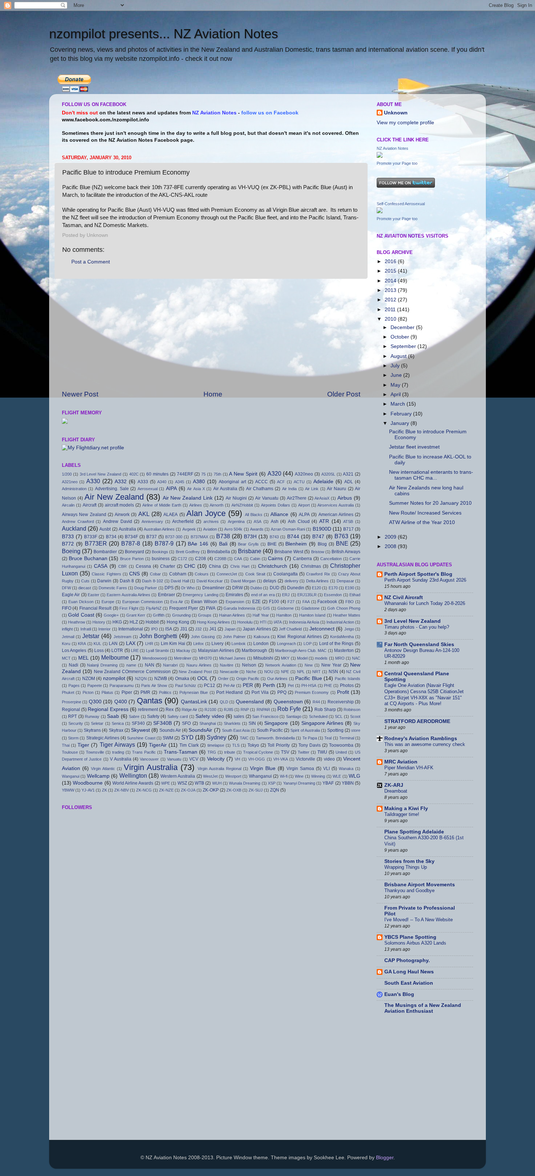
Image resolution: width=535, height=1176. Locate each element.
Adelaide (323, 481)
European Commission (142, 601)
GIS (266, 608)
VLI (326, 768)
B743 (274, 537)
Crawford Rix (318, 574)
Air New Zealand (114, 496)
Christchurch (272, 566)
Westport (233, 776)
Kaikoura (261, 636)
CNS (134, 574)
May (396, 385)
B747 (318, 536)
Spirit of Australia (305, 730)
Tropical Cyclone (258, 752)
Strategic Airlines (102, 738)
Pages (74, 685)
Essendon (333, 595)
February (402, 414)
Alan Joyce (206, 513)
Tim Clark (189, 745)
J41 (213, 629)
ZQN (274, 790)
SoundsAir (200, 730)
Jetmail (68, 636)
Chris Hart (239, 566)
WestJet (210, 776)
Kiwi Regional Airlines (299, 636)
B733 (68, 536)
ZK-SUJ (256, 790)
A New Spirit (243, 474)
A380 (199, 481)
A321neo (70, 482)
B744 (293, 536)
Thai (66, 745)
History (98, 622)
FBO (349, 601)
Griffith (159, 615)
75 (203, 474)
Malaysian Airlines (216, 650)
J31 (183, 629)
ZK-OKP (211, 790)
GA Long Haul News (409, 971)
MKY (285, 658)
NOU (268, 671)
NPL (301, 671)
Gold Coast (81, 615)
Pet (291, 685)
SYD (187, 737)
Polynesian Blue (193, 692)
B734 (111, 536)
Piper (127, 692)
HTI (263, 622)
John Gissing (203, 636)
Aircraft (89, 505)
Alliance (279, 514)
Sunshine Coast (141, 738)
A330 (93, 481)
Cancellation (331, 558)
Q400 (120, 701)
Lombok (238, 643)
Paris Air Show (154, 685)
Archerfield (183, 521)
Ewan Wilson (204, 601)
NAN (149, 665)
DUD (275, 587)
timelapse (215, 745)
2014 (391, 281)
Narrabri (170, 665)
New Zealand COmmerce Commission (132, 671)
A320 (274, 473)
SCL (338, 716)
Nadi (73, 665)
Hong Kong (178, 622)
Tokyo (253, 745)
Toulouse (70, 752)
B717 (348, 529)
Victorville (305, 759)
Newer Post (80, 394)
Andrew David (117, 521)
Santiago (293, 716)
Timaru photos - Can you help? (416, 627)
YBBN (348, 783)
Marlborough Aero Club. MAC (301, 650)
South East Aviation (408, 983)
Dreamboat (395, 791)
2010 (391, 319)
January (401, 423)
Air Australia (225, 488)
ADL (348, 481)
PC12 (209, 685)
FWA (210, 608)
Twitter (303, 752)
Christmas (311, 566)
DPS (169, 587)
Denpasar (345, 581)
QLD (224, 702)
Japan (230, 629)
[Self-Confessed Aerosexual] (380, 211)
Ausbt (105, 529)
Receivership (341, 701)
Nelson (249, 665)
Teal (328, 738)
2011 (391, 309)
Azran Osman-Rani (288, 529)
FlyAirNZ (154, 608)
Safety (153, 716)
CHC (189, 566)
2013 (391, 290)
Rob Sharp (325, 709)
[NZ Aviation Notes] (380, 156)
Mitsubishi (263, 658)
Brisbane (249, 551)
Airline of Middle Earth (161, 505)
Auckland (74, 528)
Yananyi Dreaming (299, 783)
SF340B (162, 723)
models (321, 658)
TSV (285, 752)
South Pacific (270, 730)
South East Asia (236, 730)
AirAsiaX (321, 498)
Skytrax (116, 730)
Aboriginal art (232, 481)
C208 (200, 558)
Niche (251, 671)
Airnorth (216, 505)
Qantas (149, 700)
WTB (199, 783)
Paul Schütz (186, 685)
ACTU (299, 482)
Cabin (255, 558)
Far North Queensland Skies (419, 644)
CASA (100, 566)
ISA (168, 629)
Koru (66, 643)
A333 (143, 481)
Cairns (275, 558)
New (309, 665)
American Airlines (335, 514)
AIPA (171, 488)
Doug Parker (145, 588)
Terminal (346, 738)
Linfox (198, 643)
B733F (90, 536)
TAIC (244, 738)
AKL (144, 514)
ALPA (304, 514)
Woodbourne (88, 783)
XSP (272, 783)
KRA (82, 643)
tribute (229, 752)
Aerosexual (148, 489)
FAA (306, 601)
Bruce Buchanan (88, 558)
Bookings (160, 552)
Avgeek (189, 529)
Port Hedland (229, 692)
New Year (331, 665)
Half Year (261, 615)
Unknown (396, 113)
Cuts (85, 581)
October (401, 337)
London (261, 643)
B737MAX (199, 537)
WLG (354, 776)
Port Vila (260, 692)
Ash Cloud (299, 521)
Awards (256, 529)
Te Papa (309, 738)
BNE (342, 543)
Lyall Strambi (157, 650)
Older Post (343, 394)
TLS (235, 745)
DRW (237, 587)
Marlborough (254, 650)
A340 (161, 482)
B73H (250, 536)
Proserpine (71, 702)
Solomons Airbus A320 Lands (415, 943)
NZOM (88, 678)
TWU (322, 752)
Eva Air (176, 601)
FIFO (66, 608)
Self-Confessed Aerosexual (401, 204)
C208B (220, 558)
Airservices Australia (335, 505)
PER (248, 685)
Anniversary (152, 521)
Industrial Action (340, 622)
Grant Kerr (135, 615)
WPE (165, 783)
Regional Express (108, 709)
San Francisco (265, 716)
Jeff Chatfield (290, 629)
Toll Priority (279, 745)
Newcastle (229, 671)
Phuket (68, 692)
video (329, 759)
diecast (84, 588)
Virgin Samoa (300, 768)
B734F (131, 536)
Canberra (302, 558)
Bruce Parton (132, 558)
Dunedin (295, 587)
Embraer (166, 594)
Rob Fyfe (289, 709)
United (341, 752)
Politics (165, 692)
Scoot (355, 716)
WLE (337, 776)
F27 (291, 601)
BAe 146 (198, 544)
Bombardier (105, 551)
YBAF (328, 783)
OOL (202, 678)
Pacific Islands (347, 678)
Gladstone (310, 608)
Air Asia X (196, 489)
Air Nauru (336, 488)
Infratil (85, 629)
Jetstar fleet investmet (414, 447)
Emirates (234, 594)
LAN (113, 643)
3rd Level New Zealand (100, 474)
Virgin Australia (151, 767)
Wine (299, 776)
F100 (274, 601)
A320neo (304, 474)
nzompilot (114, 678)
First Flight (128, 608)
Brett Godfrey (188, 552)
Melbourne (115, 657)
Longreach (286, 643)
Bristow (317, 552)
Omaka (182, 678)
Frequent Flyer (183, 608)
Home (212, 394)
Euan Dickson (81, 601)
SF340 (138, 723)
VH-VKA (280, 759)
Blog (322, 544)
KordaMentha (342, 636)
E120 (316, 588)
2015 (391, 271)
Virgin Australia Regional (219, 768)
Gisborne (285, 608)
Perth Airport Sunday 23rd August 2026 (425, 580)
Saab (113, 716)
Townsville (95, 752)
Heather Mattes (346, 615)
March (399, 404)
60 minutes (157, 474)
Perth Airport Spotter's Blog (418, 574)
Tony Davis (309, 745)
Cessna (143, 566)
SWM (168, 738)
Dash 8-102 (152, 581)
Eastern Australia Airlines (128, 595)
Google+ (111, 615)
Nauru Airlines (198, 665)
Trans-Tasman (180, 752)
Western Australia (177, 776)
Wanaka (346, 768)
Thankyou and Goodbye (409, 890)
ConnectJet (227, 574)
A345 (179, 482)
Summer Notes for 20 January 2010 (430, 503)
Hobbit (152, 622)
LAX (130, 643)
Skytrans (92, 730)
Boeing (71, 551)
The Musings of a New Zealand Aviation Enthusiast (422, 1008)
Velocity (216, 759)
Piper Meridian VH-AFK (408, 767)
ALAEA (170, 514)
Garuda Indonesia (239, 608)
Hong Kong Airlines (213, 622)
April (396, 394)
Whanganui (260, 776)
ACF (281, 482)
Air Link (311, 489)
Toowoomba (341, 745)
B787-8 (130, 543)
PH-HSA (308, 685)
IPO (154, 629)
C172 (182, 558)
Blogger (384, 1157)
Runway (92, 716)
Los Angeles (74, 650)
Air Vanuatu (266, 498)
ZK (104, 790)
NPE (285, 671)
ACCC (261, 481)
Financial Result (95, 608)
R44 (316, 702)
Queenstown (288, 701)
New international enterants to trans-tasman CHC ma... (431, 475)
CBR (122, 566)
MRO (340, 658)
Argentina (236, 521)
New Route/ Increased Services (425, 513)
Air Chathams (259, 488)
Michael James (232, 658)
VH (237, 759)
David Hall (180, 581)
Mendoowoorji (154, 658)
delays (269, 580)
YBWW (68, 790)
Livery (217, 643)
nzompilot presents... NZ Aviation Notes (163, 33)
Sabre (134, 716)
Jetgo (349, 629)
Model (302, 658)
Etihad (354, 595)
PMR (145, 692)
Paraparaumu (122, 685)
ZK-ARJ (393, 785)
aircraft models (119, 505)
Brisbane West (288, 551)
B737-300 (173, 537)
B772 (68, 544)
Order (223, 678)
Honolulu (245, 622)
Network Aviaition (280, 665)
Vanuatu (174, 759)
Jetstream (122, 636)
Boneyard (134, 551)
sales (239, 716)
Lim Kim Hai (173, 643)
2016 (391, 261)
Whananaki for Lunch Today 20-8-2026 (424, 603)
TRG (211, 752)
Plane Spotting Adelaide (414, 832)
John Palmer (234, 636)
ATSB (348, 521)
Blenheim (296, 544)
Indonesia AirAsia (304, 622)
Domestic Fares (113, 588)
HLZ (134, 622)
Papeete (94, 685)
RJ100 (210, 709)
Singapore (276, 723)
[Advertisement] (211, 334)
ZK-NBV (121, 790)
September (404, 346)
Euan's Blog (399, 994)
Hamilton (284, 615)
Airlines (195, 505)
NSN (333, 671)
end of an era (263, 595)
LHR (149, 643)
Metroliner (182, 658)
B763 (341, 536)
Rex (170, 709)
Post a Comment (90, 262)
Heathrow (76, 622)
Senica (118, 723)
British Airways (346, 551)
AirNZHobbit (242, 505)
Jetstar (90, 636)
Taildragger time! (401, 814)
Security (75, 723)
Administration (74, 489)
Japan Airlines (257, 629)
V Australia (120, 759)
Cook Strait (255, 574)
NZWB (160, 678)
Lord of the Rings (336, 643)
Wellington (133, 775)
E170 (333, 588)
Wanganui (70, 776)
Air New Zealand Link (188, 498)
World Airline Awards (133, 783)
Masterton (344, 650)
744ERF (185, 474)
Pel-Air (229, 685)
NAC (356, 658)
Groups (204, 615)
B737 (151, 536)
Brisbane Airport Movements (419, 884)
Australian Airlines (159, 529)
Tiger (83, 745)
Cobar (155, 574)
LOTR (117, 650)
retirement (148, 709)
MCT (66, 658)
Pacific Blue (308, 678)
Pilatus (107, 692)
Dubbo (256, 588)
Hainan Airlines (232, 615)
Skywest (140, 730)
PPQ (281, 692)
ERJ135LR (307, 595)
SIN (252, 723)
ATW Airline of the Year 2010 (422, 522)
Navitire (226, 665)
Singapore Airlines (322, 723)
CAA (238, 558)
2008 (391, 546)
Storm (73, 738)
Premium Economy (312, 692)
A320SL (328, 474)
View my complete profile (405, 122)
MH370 (205, 658)
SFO (186, 723)
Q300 (95, 701)
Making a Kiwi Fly (406, 808)
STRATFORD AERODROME (417, 721)
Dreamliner (213, 587)
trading (118, 752)
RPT (72, 716)
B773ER (96, 543)
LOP (308, 643)
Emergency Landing (200, 595)
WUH (217, 783)
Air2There (296, 498)
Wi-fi (284, 776)
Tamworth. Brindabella (275, 738)
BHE (272, 544)
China (215, 566)
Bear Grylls (248, 544)
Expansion (235, 601)
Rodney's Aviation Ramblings (420, 738)
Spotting (335, 730)
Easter (93, 595)
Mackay (183, 650)
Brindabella (218, 551)
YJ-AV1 (88, 790)
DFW (66, 588)
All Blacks (253, 514)
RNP (245, 709)
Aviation (210, 529)
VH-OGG (256, 759)
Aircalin (68, 505)
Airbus (344, 498)
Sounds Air (170, 730)
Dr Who (188, 588)
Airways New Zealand (84, 514)
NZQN (141, 678)
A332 (121, 481)
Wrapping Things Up (405, 867)
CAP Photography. (407, 960)
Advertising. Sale (112, 488)
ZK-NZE (166, 790)
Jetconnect (321, 629)
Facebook (327, 601)
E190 (349, 588)
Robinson (352, 709)
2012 (391, 299)
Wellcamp (98, 776)
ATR (324, 521)
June (397, 375)
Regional (71, 709)
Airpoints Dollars (275, 505)
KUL (97, 643)
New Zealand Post (195, 671)
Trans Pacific (144, 752)
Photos (347, 685)
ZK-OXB (233, 790)
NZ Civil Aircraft (403, 597)
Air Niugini (236, 498)
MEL (83, 658)
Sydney (216, 737)
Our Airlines (277, 678)
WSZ (182, 783)
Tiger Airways (117, 744)
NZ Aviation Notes (392, 148)
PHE (328, 685)
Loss (99, 650)
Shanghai (207, 723)
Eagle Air (71, 594)
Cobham (177, 574)
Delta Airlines (317, 581)
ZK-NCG (144, 790)
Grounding (181, 615)
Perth (269, 685)
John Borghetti (158, 636)
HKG (117, 622)
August (399, 356)
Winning (318, 776)
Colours (202, 574)
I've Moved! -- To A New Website (418, 919)
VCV (193, 759)
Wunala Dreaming (244, 783)
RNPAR (263, 709)
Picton (88, 692)
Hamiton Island (312, 615)
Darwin (104, 580)
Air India (289, 489)
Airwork (122, 514)
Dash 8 (127, 580)
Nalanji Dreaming (102, 665)
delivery (291, 581)
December (403, 327)
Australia (127, 529)
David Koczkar (210, 581)
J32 (198, 629)
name (131, 665)
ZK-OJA (188, 790)
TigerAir (158, 745)
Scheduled (318, 716)
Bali (223, 544)
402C (134, 474)
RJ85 (228, 709)
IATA (278, 622)
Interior (104, 629)
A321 (348, 474)
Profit (343, 692)
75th (217, 474)
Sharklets (232, 723)
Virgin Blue (263, 768)
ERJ (286, 595)
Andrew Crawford (78, 521)
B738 (223, 536)
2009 (391, 537)
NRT (316, 671)
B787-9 (164, 543)
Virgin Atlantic (103, 768)
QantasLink (194, 701)
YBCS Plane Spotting (410, 937)
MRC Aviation (400, 762)
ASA (257, 521)
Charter (167, 566)
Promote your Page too (397, 163)
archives (211, 521)
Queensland (250, 701)
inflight (67, 629)
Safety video (209, 716)
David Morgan (243, 581)
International (130, 629)
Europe (108, 601)
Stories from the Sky (409, 861)
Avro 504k (233, 529)
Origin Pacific (247, 678)
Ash (274, 521)
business (161, 558)
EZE (256, 601)
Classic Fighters (106, 574)
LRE (135, 650)
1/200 (67, 474)
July (396, 365)
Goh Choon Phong (343, 608)
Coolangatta (285, 574)
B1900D (322, 529)
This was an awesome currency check (424, 744)
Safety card (177, 716)
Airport (304, 505)
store (355, 730)
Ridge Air (189, 709)
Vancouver (149, 759)
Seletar (97, 723)
